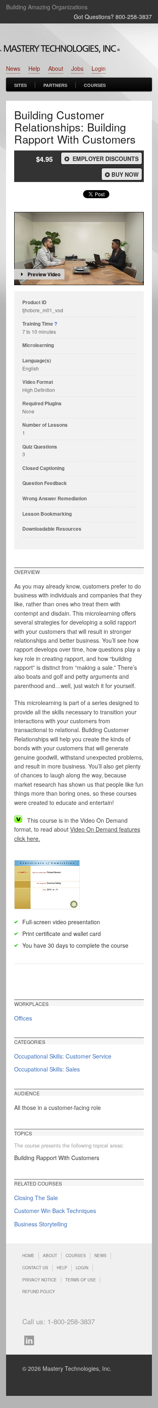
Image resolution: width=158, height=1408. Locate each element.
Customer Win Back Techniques (55, 1211)
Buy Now (125, 174)
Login (99, 68)
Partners (55, 85)
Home (28, 1255)
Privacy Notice (39, 1280)
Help (34, 68)
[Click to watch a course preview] (79, 248)
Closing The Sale (36, 1198)
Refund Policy (38, 1291)
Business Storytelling (40, 1224)
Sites (20, 85)
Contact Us (35, 1267)
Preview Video (44, 274)
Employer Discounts (105, 159)
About (55, 68)
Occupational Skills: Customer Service (62, 1056)
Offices (23, 1018)
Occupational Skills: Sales (47, 1069)
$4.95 (44, 159)
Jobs (77, 68)
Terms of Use (80, 1280)
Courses (95, 85)
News (13, 68)
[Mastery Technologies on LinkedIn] (31, 1339)
